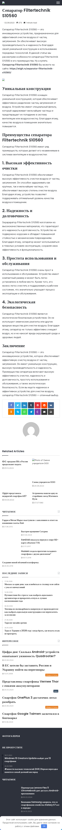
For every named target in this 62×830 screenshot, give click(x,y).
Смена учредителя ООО (43, 482)
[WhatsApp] (24, 412)
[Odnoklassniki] (11, 412)
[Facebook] (11, 405)
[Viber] (38, 412)
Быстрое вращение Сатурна (34, 531)
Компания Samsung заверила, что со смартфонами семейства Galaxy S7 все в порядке (40, 805)
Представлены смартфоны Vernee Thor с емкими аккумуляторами (30, 683)
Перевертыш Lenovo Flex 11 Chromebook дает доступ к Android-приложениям (40, 790)
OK (44, 826)
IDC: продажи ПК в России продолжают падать (15, 463)
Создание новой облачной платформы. (20, 562)
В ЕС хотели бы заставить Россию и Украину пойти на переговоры (26, 667)
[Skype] (18, 412)
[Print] (51, 412)
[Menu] (58, 2)
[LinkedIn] (24, 405)
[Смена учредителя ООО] (46, 469)
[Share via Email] (44, 412)
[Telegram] (31, 412)
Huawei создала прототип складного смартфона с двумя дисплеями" (38, 553)
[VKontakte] (51, 405)
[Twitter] (18, 405)
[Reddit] (44, 405)
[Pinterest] (38, 405)
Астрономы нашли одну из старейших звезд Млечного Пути (45, 496)
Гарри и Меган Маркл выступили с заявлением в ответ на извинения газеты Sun (30, 522)
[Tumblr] (31, 405)
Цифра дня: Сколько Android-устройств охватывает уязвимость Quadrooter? (30, 654)
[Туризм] (3, 3)
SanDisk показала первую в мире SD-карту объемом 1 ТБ (39, 541)
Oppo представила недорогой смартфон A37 (14, 495)
